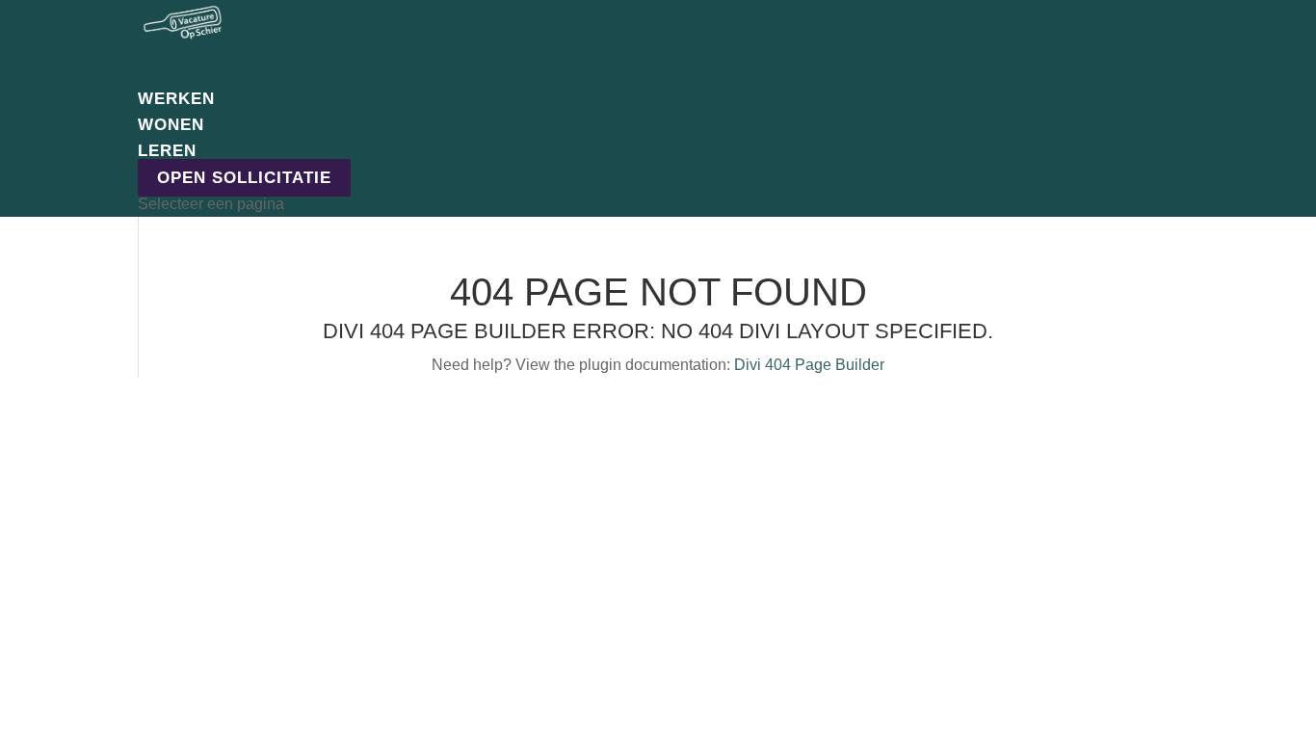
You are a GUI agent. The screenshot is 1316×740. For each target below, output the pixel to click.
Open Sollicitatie (244, 178)
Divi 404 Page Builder (809, 365)
